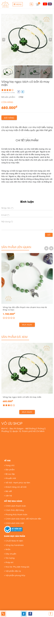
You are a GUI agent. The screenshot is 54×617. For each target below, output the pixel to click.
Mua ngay (27, 324)
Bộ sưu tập (10, 474)
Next (51, 248)
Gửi (48, 234)
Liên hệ (9, 495)
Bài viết (9, 491)
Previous (46, 248)
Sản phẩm (10, 469)
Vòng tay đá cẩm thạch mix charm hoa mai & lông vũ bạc (25, 308)
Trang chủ (10, 465)
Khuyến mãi (11, 478)
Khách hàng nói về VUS (16, 487)
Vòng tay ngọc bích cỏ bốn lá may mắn (22, 397)
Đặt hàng (9, 117)
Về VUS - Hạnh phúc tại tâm (18, 482)
